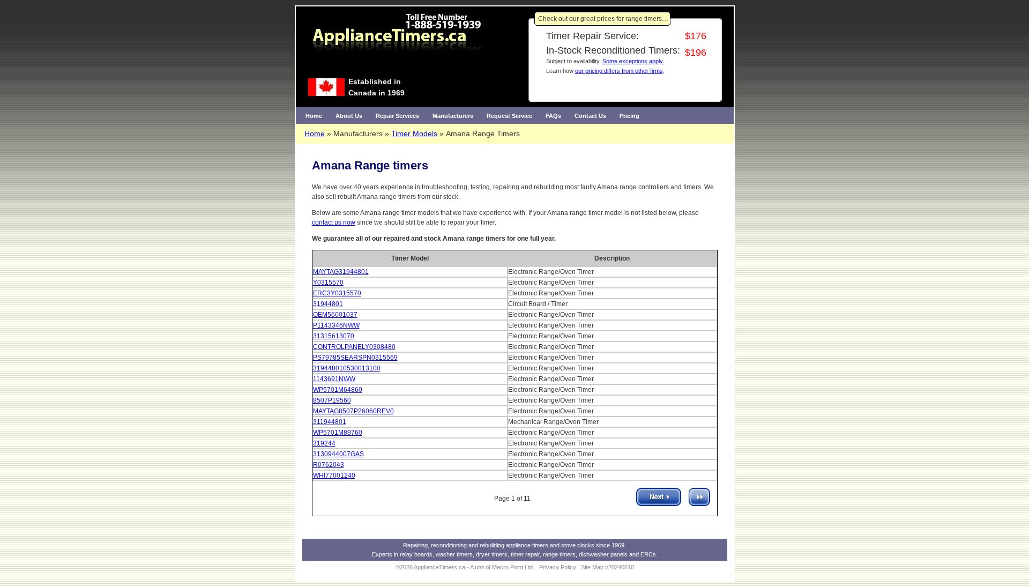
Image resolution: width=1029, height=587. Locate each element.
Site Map (592, 567)
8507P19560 (332, 400)
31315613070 (333, 336)
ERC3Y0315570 (337, 293)
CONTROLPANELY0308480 (354, 347)
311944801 (329, 422)
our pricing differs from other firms (619, 71)
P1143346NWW (336, 325)
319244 (324, 443)
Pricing (629, 116)
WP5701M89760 (337, 432)
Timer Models (414, 133)
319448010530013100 (347, 368)
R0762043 (328, 465)
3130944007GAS (338, 454)
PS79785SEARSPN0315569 (355, 357)
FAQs (553, 116)
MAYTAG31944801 (341, 272)
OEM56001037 (335, 314)
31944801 (328, 304)
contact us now (333, 222)
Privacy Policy (557, 567)
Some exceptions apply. (633, 61)
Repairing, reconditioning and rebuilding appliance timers (475, 545)
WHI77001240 (334, 475)
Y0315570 (328, 282)
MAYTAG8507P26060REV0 (353, 411)
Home (313, 116)
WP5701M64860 (337, 389)
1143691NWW (334, 379)
